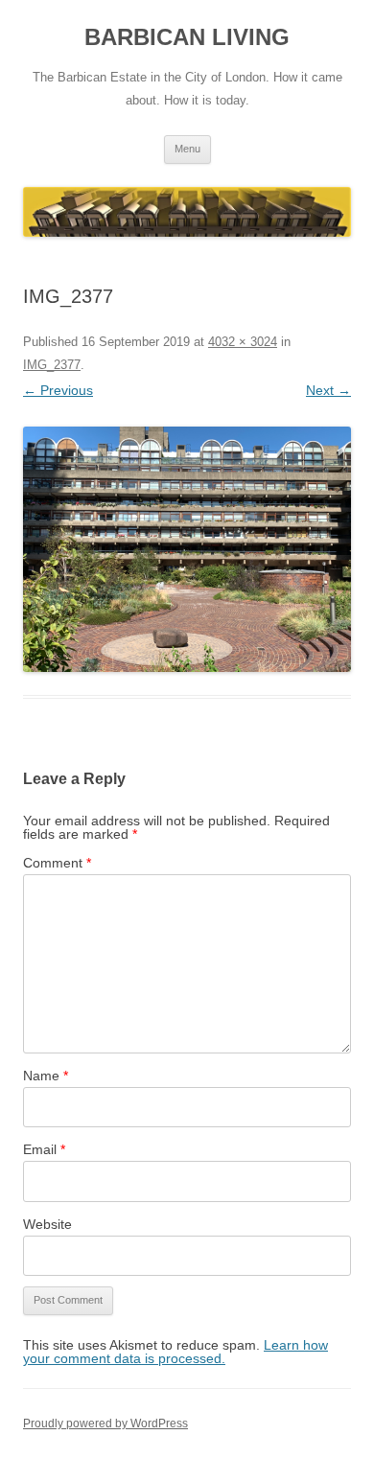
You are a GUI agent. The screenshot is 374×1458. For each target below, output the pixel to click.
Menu (187, 148)
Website (47, 1224)
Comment (57, 862)
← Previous (58, 390)
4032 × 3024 (242, 342)
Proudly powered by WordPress (105, 1423)
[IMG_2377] (187, 550)
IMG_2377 (52, 365)
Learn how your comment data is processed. (175, 1351)
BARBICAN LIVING (187, 37)
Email (44, 1149)
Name (45, 1075)
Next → (328, 390)
